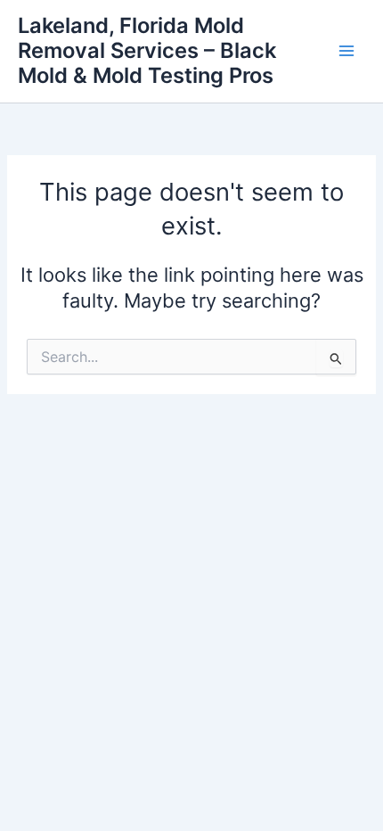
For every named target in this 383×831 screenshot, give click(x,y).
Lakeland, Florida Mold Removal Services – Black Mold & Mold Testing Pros (147, 50)
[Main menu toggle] (346, 51)
